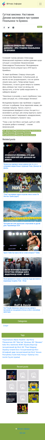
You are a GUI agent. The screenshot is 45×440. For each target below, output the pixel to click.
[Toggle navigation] (40, 4)
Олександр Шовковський (33, 130)
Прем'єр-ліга (33, 355)
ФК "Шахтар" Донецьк (22, 342)
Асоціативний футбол (29, 350)
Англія (4, 357)
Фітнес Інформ (13, 3)
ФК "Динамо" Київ (8, 130)
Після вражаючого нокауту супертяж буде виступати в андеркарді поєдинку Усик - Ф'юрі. (22, 280)
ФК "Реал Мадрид (29, 347)
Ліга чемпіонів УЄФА (14, 345)
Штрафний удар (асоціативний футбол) (18, 352)
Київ (19, 355)
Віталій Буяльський (9, 135)
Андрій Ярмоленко (9, 133)
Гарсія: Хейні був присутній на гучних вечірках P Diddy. (21, 253)
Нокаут (24, 355)
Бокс (18, 350)
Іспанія (12, 350)
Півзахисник (19, 130)
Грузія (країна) (14, 357)
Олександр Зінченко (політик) (25, 135)
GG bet (22, 433)
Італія (14, 355)
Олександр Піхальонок (23, 133)
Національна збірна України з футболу (18, 340)
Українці (5, 350)
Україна (27, 345)
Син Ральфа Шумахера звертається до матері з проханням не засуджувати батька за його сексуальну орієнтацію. (21, 310)
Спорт (40, 27)
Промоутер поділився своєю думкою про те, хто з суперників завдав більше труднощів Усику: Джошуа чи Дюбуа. (22, 166)
